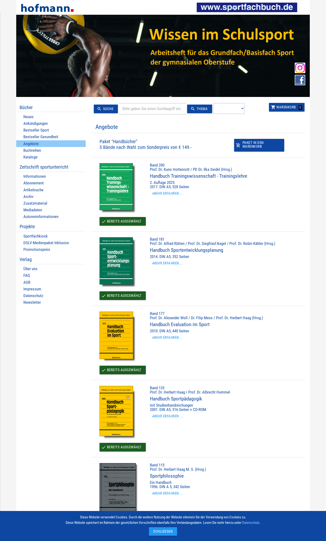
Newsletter (32, 302)
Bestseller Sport (36, 130)
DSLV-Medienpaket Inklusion (46, 243)
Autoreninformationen (40, 216)
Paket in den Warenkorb (250, 145)
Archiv (28, 196)
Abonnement (33, 183)
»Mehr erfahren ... (167, 193)
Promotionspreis (36, 249)
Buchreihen (32, 150)
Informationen (34, 176)
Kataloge (30, 157)
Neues (28, 117)
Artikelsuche (33, 190)
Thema (199, 108)
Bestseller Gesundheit (40, 137)
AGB (26, 282)
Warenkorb (286, 107)
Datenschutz (33, 295)
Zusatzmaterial (35, 203)
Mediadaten (32, 210)
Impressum (32, 289)
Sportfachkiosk (35, 236)
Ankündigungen (35, 123)
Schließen (162, 531)
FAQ (26, 275)
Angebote (31, 144)
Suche (105, 108)
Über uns (30, 269)
